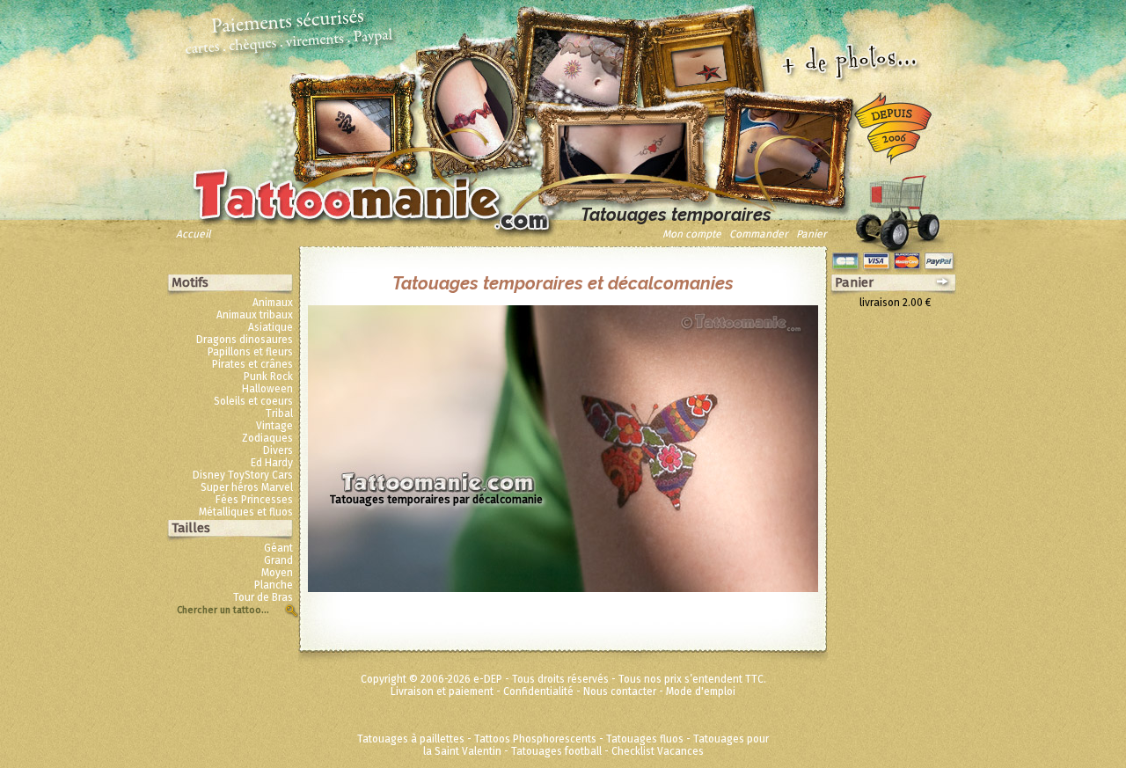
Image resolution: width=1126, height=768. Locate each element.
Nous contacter (619, 691)
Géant (278, 548)
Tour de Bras (263, 597)
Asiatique (270, 327)
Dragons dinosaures (244, 339)
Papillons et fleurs (250, 352)
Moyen (277, 573)
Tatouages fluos (645, 739)
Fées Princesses (254, 500)
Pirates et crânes (252, 364)
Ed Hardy (272, 463)
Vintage (274, 426)
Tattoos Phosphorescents (535, 739)
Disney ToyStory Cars (243, 475)
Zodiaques (267, 438)
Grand (278, 560)
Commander (758, 234)
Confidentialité (538, 691)
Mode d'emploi (700, 691)
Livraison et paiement (442, 691)
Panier (811, 234)
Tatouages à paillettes (410, 739)
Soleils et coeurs (253, 401)
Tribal (279, 413)
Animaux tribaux (254, 315)
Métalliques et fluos (246, 512)
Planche (273, 585)
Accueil (193, 234)
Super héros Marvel (247, 487)
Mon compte (691, 234)
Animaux (272, 302)
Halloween (267, 389)
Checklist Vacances (657, 751)
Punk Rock (268, 376)
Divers (278, 450)
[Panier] (897, 208)
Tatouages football (556, 751)
